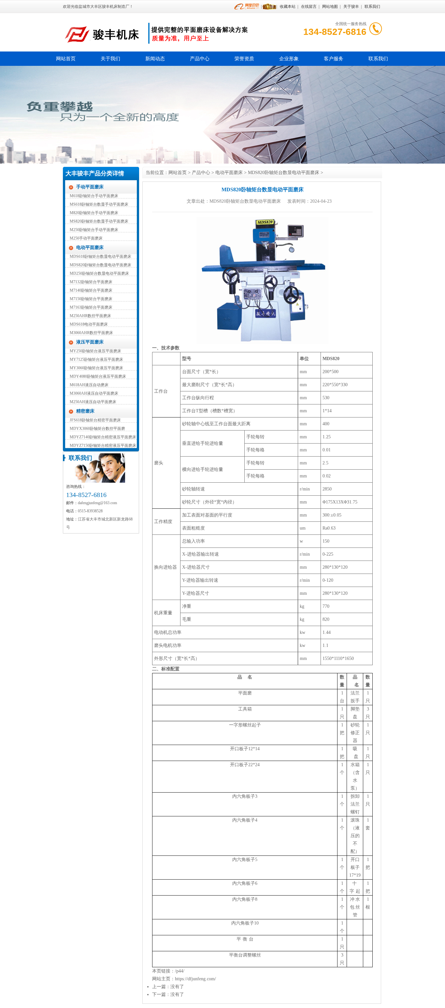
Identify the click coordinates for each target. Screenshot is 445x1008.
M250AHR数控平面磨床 (90, 316)
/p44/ (179, 971)
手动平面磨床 (90, 186)
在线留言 (309, 6)
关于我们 (110, 58)
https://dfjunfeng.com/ (195, 978)
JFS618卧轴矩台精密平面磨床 (95, 420)
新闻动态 (155, 58)
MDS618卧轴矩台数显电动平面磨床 (100, 256)
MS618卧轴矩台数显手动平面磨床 (99, 204)
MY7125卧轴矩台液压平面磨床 (96, 359)
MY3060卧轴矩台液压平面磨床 (96, 368)
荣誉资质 (244, 58)
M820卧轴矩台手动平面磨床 (94, 213)
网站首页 (66, 58)
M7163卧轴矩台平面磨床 (91, 307)
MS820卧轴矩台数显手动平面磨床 (99, 221)
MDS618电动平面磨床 (89, 324)
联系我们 (372, 6)
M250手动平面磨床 (86, 238)
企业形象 (289, 58)
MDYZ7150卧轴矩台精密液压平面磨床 (103, 445)
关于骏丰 (351, 6)
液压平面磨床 (90, 342)
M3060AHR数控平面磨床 (91, 332)
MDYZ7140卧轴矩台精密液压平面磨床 (103, 437)
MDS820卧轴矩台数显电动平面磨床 (100, 265)
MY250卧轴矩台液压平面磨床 (95, 351)
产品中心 (199, 58)
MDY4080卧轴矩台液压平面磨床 (98, 376)
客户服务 (333, 58)
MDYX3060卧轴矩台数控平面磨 (97, 428)
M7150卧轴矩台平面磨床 (91, 299)
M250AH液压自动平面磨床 (93, 402)
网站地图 (330, 6)
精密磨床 (85, 411)
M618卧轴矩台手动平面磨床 (94, 196)
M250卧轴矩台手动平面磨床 (94, 229)
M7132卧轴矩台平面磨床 (91, 282)
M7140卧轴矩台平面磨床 (91, 290)
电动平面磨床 (90, 247)
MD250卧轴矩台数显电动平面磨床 (99, 273)
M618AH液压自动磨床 (89, 385)
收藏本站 (287, 6)
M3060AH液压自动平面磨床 (94, 393)
